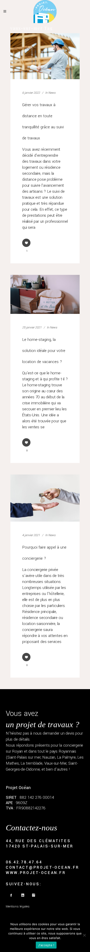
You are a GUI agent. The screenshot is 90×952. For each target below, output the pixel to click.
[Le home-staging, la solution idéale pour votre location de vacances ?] (45, 294)
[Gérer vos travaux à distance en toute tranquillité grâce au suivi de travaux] (45, 56)
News (51, 93)
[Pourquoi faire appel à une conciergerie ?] (45, 498)
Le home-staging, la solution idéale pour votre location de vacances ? (43, 351)
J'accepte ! (46, 945)
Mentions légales (18, 906)
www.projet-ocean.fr (36, 872)
